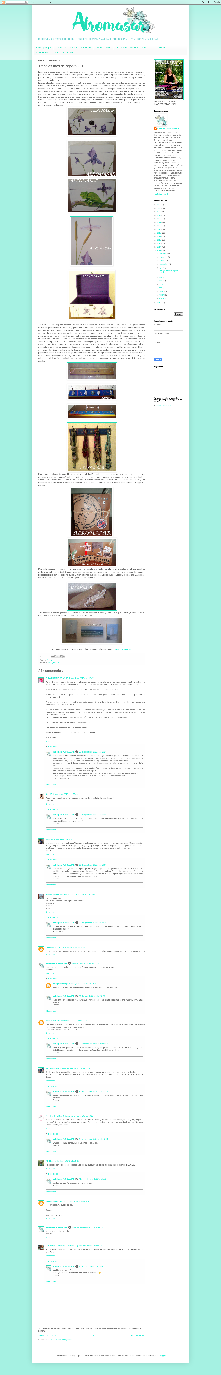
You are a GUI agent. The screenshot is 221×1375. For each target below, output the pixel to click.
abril (161, 288)
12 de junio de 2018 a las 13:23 (92, 996)
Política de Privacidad (165, 406)
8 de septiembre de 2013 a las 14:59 (94, 1091)
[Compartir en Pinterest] (63, 656)
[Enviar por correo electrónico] (52, 656)
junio (161, 281)
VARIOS (161, 47)
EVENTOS (86, 47)
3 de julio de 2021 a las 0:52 (90, 1246)
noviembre (163, 257)
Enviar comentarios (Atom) (61, 1340)
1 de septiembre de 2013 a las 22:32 (94, 1044)
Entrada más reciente (48, 1335)
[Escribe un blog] (55, 656)
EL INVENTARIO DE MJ (55, 678)
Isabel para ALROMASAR (64, 752)
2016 (159, 240)
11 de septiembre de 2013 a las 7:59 (64, 1161)
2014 (159, 247)
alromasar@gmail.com (123, 649)
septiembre (164, 264)
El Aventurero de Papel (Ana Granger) (62, 1246)
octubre (162, 261)
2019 (159, 229)
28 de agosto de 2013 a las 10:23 (92, 752)
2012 (159, 303)
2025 (159, 208)
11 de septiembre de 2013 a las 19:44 (87, 1227)
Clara (48, 839)
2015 (159, 243)
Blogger (163, 1356)
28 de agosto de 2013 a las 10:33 (92, 865)
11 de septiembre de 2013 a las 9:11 (94, 1179)
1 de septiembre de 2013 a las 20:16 (72, 1021)
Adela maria (51, 1021)
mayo (161, 284)
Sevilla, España (53, 663)
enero (161, 298)
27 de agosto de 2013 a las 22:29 (64, 839)
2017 (159, 236)
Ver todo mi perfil (161, 194)
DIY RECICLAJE (103, 47)
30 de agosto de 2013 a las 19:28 (82, 984)
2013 (159, 250)
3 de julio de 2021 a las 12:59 (91, 1267)
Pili (47, 1161)
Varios (49, 660)
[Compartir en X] (58, 656)
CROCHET (147, 47)
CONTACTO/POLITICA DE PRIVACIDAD (55, 52)
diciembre (163, 254)
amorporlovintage (53, 947)
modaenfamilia (52, 1201)
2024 (159, 212)
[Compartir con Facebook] (61, 656)
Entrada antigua (137, 1335)
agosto (162, 268)
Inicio (94, 1335)
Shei (47, 794)
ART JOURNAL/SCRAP (127, 47)
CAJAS (73, 47)
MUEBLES (61, 47)
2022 (159, 219)
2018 (159, 233)
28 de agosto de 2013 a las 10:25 (92, 815)
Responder (50, 741)
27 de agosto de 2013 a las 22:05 (64, 794)
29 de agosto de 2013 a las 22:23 (75, 947)
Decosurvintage (52, 1068)
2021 (159, 222)
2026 (159, 205)
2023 (159, 215)
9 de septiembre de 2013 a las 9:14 (93, 1139)
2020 (159, 226)
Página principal (43, 47)
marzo (161, 291)
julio (161, 277)
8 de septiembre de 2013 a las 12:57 (75, 1068)
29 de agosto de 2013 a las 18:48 (81, 894)
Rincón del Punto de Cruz (56, 894)
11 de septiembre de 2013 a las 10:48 (74, 1201)
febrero (162, 295)
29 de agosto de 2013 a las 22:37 (85, 963)
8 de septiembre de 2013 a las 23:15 (78, 1116)
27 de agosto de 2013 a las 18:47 (80, 678)
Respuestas (53, 747)
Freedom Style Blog (54, 1116)
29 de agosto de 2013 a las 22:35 (92, 923)
